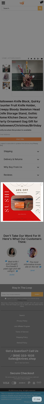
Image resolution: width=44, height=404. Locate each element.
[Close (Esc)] (41, 184)
